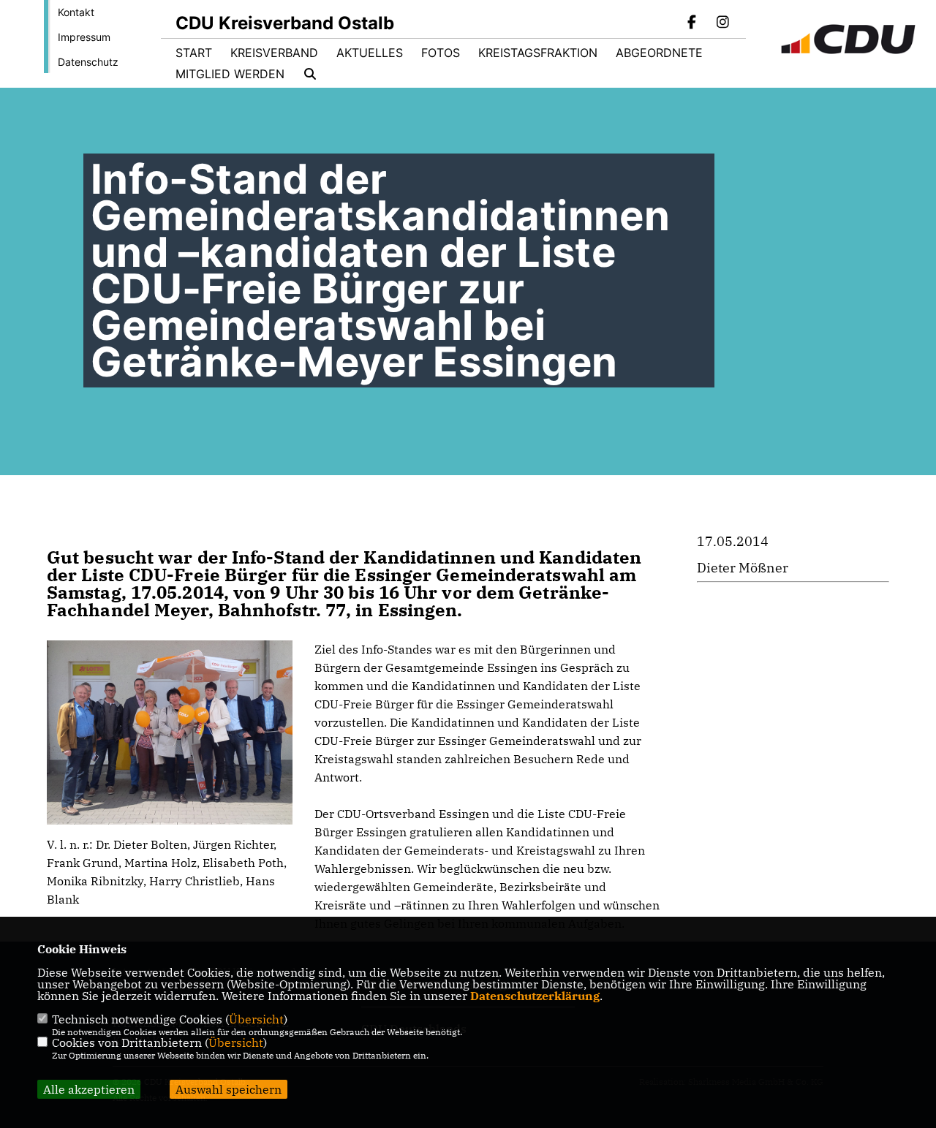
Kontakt (76, 12)
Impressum (84, 37)
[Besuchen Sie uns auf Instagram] (722, 23)
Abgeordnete (659, 52)
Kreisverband (274, 52)
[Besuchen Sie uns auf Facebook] (692, 23)
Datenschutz (88, 62)
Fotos (440, 52)
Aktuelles (369, 52)
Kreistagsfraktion (537, 52)
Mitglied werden (230, 74)
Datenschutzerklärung (535, 995)
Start (194, 52)
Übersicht (256, 1019)
